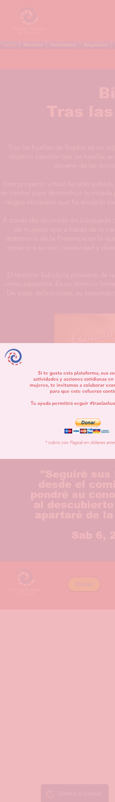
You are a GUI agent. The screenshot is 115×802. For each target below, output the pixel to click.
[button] (87, 426)
